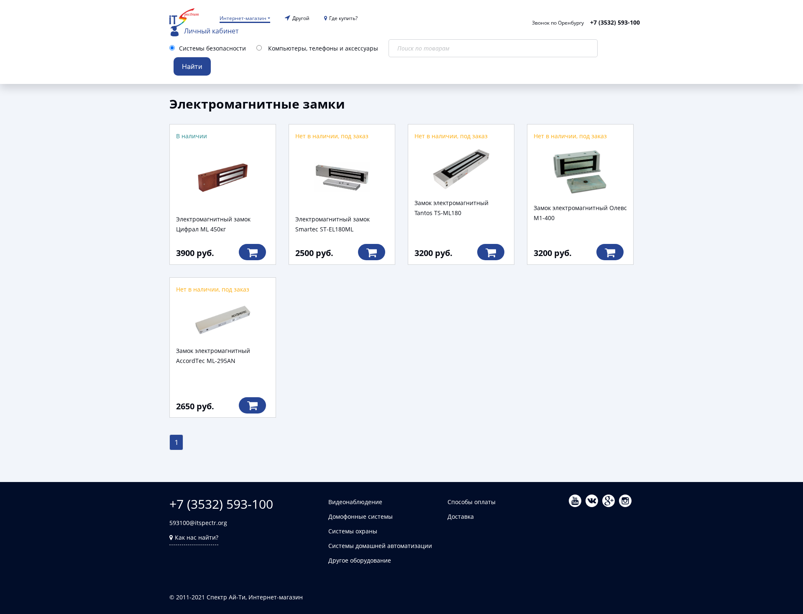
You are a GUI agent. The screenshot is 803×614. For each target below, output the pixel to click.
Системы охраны (352, 531)
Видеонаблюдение (355, 502)
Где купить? (343, 18)
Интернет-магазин (243, 18)
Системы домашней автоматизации (380, 546)
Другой (300, 18)
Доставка (461, 516)
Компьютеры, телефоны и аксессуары (323, 48)
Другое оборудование (359, 560)
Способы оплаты (472, 502)
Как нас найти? (196, 537)
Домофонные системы (360, 516)
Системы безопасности (212, 48)
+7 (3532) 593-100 (615, 22)
